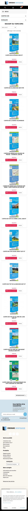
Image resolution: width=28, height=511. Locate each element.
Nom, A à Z (9, 27)
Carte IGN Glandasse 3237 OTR (14, 88)
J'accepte (22, 507)
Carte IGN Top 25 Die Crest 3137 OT (14, 251)
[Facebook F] (10, 434)
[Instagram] (13, 434)
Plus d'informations (7, 502)
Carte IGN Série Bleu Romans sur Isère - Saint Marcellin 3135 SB (14, 186)
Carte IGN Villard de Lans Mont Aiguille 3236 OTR (14, 350)
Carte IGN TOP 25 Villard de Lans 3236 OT (14, 317)
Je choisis (14, 507)
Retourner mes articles (8, 481)
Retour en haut (21, 395)
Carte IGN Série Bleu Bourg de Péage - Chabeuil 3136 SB (14, 154)
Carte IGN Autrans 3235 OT (14, 55)
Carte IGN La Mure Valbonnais (14, 120)
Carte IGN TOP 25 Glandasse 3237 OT (14, 284)
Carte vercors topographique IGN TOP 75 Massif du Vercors (14, 383)
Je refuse (6, 507)
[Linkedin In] (17, 434)
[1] (25, 414)
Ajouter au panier (11, 61)
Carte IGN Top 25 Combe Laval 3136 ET (14, 218)
